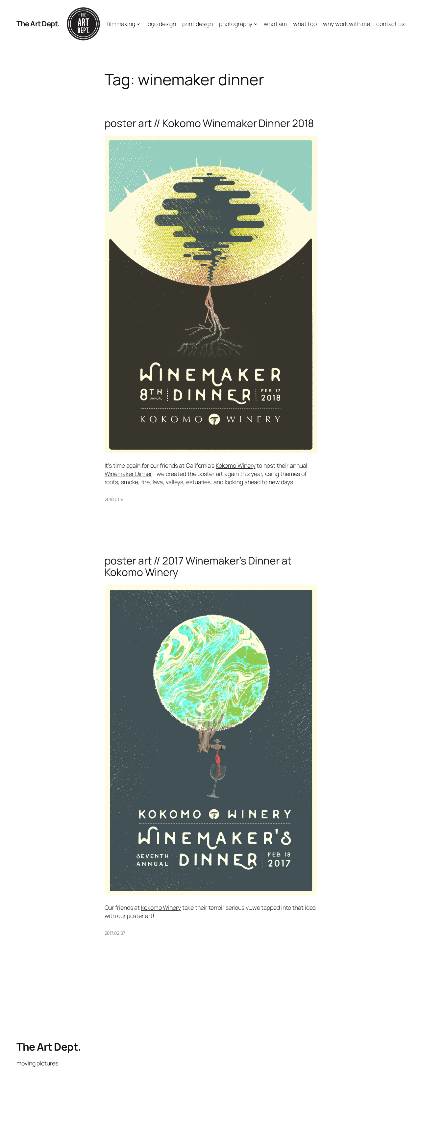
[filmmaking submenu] (138, 24)
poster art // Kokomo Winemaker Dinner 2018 (209, 123)
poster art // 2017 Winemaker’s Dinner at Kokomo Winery (198, 566)
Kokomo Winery (236, 465)
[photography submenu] (256, 24)
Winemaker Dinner (128, 474)
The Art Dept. (38, 24)
